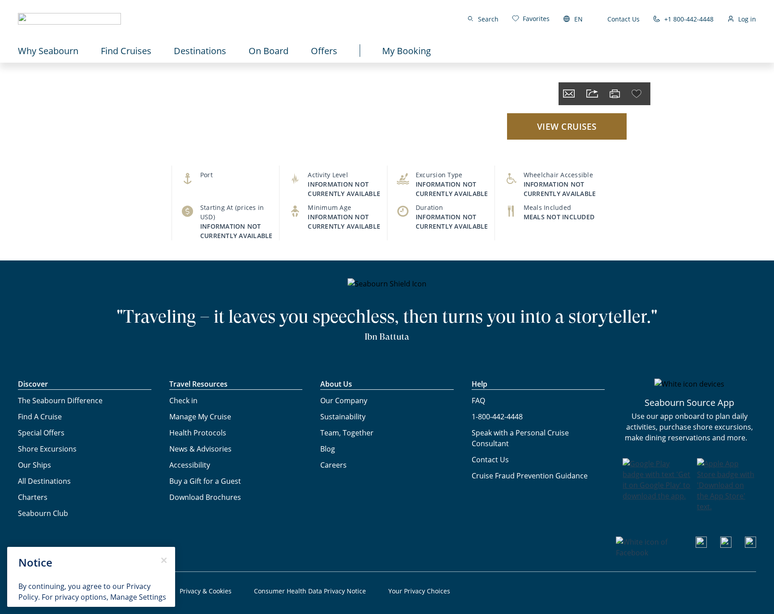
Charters (32, 497)
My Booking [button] (406, 50)
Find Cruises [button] (126, 50)
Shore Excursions (47, 448)
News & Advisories (200, 448)
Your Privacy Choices (419, 591)
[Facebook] (649, 552)
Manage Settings (138, 596)
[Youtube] (701, 545)
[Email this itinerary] (569, 94)
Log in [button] (747, 19)
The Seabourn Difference (60, 400)
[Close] (164, 560)
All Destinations (44, 481)
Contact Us (623, 19)
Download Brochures (205, 497)
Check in (183, 400)
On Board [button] (268, 50)
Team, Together (347, 432)
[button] (69, 19)
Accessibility (189, 464)
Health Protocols (197, 432)
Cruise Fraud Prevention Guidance (530, 475)
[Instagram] (725, 545)
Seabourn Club (43, 513)
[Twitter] (750, 545)
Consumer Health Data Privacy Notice (310, 591)
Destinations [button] (200, 50)
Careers (333, 464)
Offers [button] (324, 50)
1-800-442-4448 (497, 416)
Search (488, 19)
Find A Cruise (40, 416)
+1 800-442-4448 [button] (689, 19)
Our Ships (34, 464)
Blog (327, 448)
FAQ (478, 400)
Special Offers (41, 432)
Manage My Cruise (200, 416)
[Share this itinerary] (592, 94)
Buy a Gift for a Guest (205, 481)
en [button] (578, 19)
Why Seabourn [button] (48, 50)
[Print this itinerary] (615, 94)
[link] (531, 18)
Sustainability (343, 416)
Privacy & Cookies (206, 591)
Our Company (343, 400)
